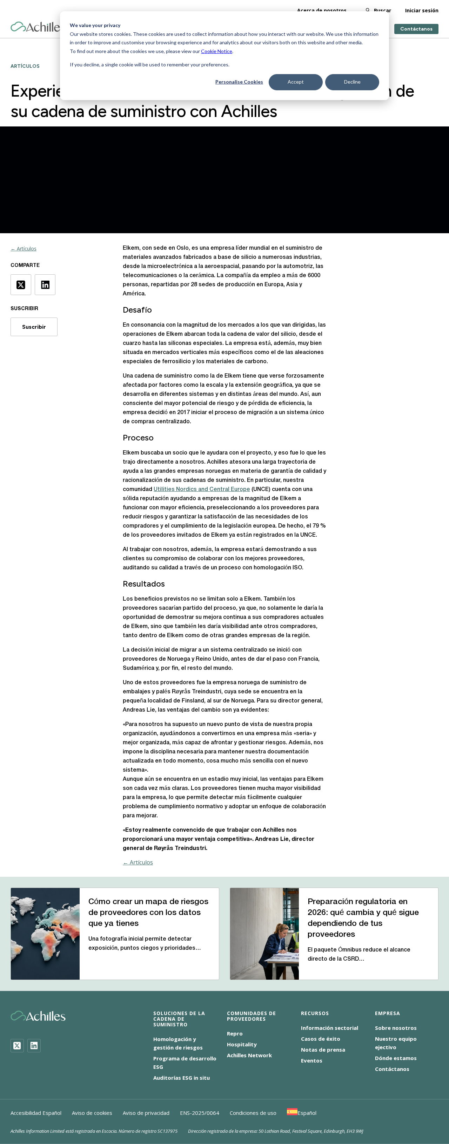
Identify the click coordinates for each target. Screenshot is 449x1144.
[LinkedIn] (34, 1045)
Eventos (311, 1060)
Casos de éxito (320, 1038)
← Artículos (23, 248)
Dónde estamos (396, 1057)
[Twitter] (17, 1045)
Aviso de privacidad (146, 1112)
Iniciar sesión (421, 10)
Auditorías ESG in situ (181, 1077)
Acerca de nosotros (322, 10)
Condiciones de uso (253, 1112)
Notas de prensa (323, 1049)
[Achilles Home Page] (38, 26)
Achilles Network (249, 1055)
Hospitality (242, 1044)
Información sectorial (329, 1027)
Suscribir (34, 326)
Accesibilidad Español (36, 1112)
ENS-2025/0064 (199, 1112)
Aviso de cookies (92, 1112)
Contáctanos (416, 29)
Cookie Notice (216, 51)
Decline (352, 82)
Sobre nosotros (396, 1027)
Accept (296, 82)
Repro (235, 1033)
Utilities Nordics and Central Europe (202, 489)
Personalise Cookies (239, 82)
